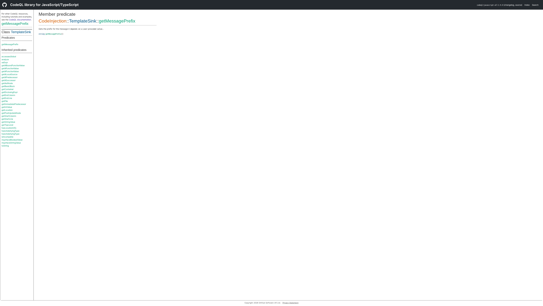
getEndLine (7, 98)
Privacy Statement (291, 303)
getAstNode (7, 83)
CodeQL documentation (20, 19)
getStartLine (7, 119)
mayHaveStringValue (11, 143)
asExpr (5, 62)
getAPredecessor (10, 77)
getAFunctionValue (10, 68)
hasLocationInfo (9, 128)
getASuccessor (9, 80)
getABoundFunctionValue (13, 65)
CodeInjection (52, 21)
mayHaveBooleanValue (12, 140)
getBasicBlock (8, 86)
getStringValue (8, 122)
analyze (5, 59)
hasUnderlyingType (10, 131)
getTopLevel (7, 125)
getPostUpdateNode (11, 113)
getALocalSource (9, 74)
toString (5, 145)
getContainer (8, 89)
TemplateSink (21, 32)
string (42, 34)
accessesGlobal (9, 56)
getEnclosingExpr (10, 92)
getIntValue (7, 107)
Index (527, 5)
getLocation (7, 110)
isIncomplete (7, 137)
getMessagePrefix (15, 24)
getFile (5, 101)
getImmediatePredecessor (14, 104)
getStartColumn (9, 116)
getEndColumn (8, 95)
